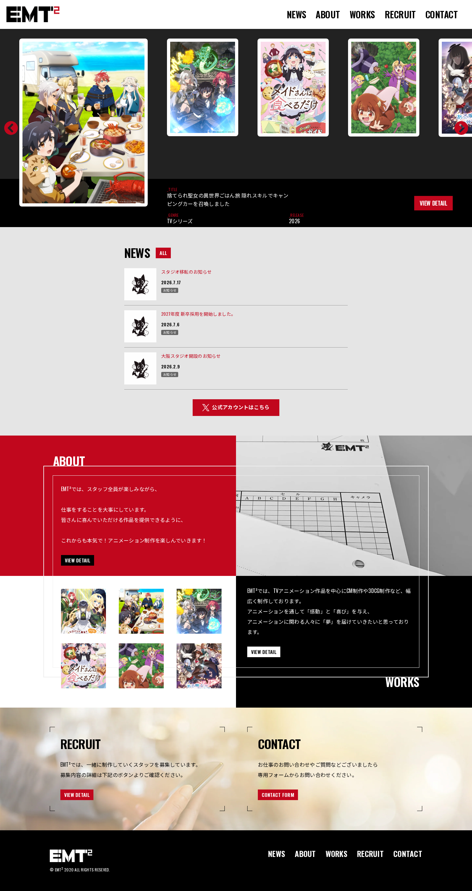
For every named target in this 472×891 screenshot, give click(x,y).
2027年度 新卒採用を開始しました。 (198, 313)
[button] (7, 128)
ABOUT (328, 14)
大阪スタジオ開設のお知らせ (191, 355)
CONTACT (441, 14)
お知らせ (169, 290)
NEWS (296, 14)
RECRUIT (400, 14)
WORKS (362, 14)
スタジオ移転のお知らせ (186, 271)
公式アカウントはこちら (240, 407)
